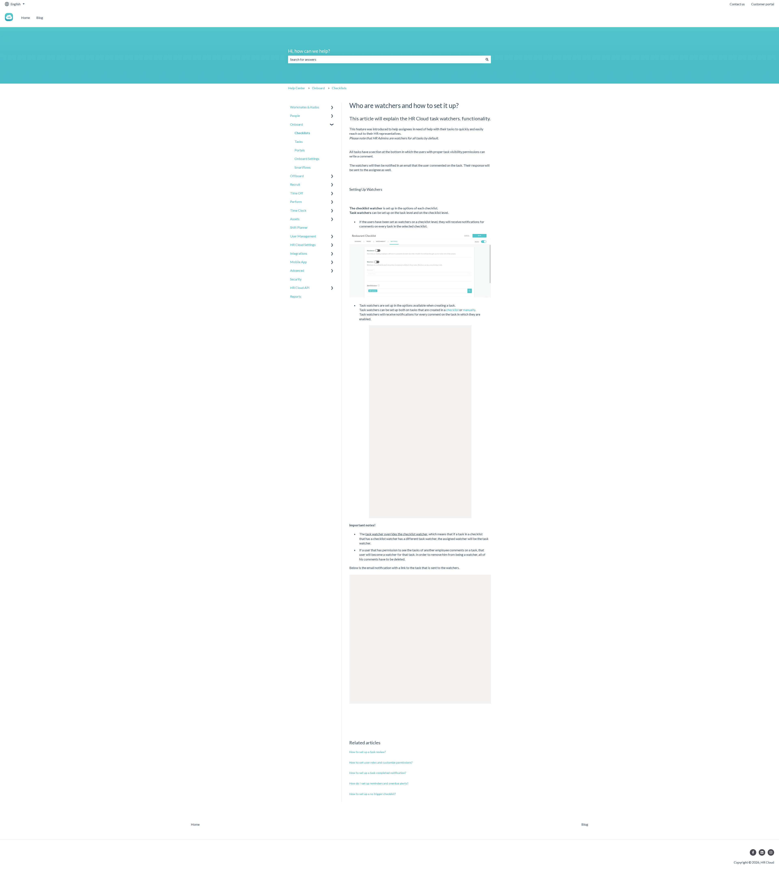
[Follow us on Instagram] (771, 852)
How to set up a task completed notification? (377, 773)
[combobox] (385, 59)
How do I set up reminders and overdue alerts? (378, 783)
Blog (39, 17)
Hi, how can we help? (309, 51)
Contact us (737, 4)
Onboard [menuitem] (296, 124)
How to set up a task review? (367, 752)
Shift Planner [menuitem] (299, 227)
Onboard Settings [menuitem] (307, 159)
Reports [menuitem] (295, 296)
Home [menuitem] (195, 824)
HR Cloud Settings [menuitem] (303, 245)
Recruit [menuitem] (295, 184)
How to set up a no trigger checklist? (372, 794)
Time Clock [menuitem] (298, 210)
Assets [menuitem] (294, 219)
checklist (452, 310)
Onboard (318, 88)
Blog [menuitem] (584, 824)
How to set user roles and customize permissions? (381, 762)
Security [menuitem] (295, 279)
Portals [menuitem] (300, 150)
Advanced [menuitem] (297, 270)
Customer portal (762, 4)
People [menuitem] (295, 115)
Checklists (339, 88)
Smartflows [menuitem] (303, 167)
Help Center (296, 88)
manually (469, 310)
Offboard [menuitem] (297, 176)
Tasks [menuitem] (299, 141)
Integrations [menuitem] (298, 253)
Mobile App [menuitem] (298, 262)
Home (25, 17)
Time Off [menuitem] (296, 193)
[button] (332, 107)
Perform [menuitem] (296, 202)
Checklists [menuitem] (302, 133)
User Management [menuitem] (303, 236)
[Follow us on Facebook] (753, 852)
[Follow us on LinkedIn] (762, 852)
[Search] (487, 59)
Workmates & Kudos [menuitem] (304, 107)
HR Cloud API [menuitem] (300, 288)
